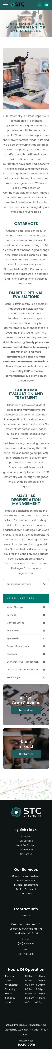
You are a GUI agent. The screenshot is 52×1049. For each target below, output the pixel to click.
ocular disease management (23, 669)
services (11, 615)
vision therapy (15, 607)
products (12, 654)
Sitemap (26, 1034)
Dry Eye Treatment (26, 889)
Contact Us (26, 754)
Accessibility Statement (16, 1029)
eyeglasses (13, 630)
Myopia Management (26, 884)
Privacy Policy (39, 1029)
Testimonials (26, 849)
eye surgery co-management (23, 661)
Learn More (26, 710)
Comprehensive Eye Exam (26, 876)
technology (13, 677)
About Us (26, 836)
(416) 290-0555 (26, 943)
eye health (13, 638)
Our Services (26, 840)
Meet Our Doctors (26, 845)
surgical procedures (18, 646)
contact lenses (15, 622)
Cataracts (26, 893)
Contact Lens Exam (26, 880)
